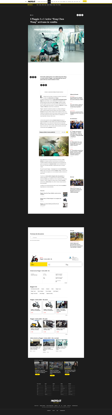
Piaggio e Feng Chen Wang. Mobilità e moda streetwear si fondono (50, 194)
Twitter (52, 288)
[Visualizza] (35, 58)
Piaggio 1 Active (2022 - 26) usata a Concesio (35, 329)
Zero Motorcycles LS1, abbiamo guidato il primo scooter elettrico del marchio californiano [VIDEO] (76, 98)
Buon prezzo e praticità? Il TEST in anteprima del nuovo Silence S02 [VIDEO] (76, 113)
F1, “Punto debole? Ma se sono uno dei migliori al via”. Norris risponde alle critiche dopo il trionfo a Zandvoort (76, 143)
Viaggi (37, 391)
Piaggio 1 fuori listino (34, 293)
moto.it (54, 410)
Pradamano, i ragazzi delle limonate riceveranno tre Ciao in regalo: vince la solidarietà (41, 371)
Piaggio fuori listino (50, 293)
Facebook (47, 288)
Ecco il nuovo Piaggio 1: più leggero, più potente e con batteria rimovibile (35, 348)
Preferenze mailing (75, 405)
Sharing (51, 4)
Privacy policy (36, 405)
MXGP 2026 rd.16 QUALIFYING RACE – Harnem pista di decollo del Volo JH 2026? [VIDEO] (76, 245)
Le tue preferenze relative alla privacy (13, 413)
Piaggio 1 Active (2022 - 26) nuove (39, 299)
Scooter (40, 4)
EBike (43, 4)
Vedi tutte (66, 334)
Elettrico (37, 388)
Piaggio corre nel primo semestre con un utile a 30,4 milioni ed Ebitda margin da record (55, 372)
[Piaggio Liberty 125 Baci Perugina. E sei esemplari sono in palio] (65, 200)
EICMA (53, 385)
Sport (45, 4)
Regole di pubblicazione (50, 405)
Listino (48, 4)
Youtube (42, 288)
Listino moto (62, 385)
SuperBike (46, 388)
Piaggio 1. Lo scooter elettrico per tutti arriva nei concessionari (49, 204)
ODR (59, 405)
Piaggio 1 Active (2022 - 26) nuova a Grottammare (35, 310)
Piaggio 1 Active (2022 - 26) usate (38, 319)
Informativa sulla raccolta (4, 413)
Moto (37, 4)
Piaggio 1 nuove (58, 288)
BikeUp (59, 4)
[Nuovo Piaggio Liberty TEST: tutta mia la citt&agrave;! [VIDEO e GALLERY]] (71, 366)
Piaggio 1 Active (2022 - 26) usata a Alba (48, 329)
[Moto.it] (31, 1)
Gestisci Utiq (69, 405)
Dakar (45, 391)
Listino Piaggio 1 (55, 291)
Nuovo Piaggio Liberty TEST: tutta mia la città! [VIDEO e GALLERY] (70, 371)
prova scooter (67, 368)
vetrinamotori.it (62, 410)
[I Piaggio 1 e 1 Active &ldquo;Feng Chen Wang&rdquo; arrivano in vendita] (61, 342)
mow (57, 410)
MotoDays (54, 388)
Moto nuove (69, 385)
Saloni (54, 383)
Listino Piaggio (42, 293)
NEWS (36, 368)
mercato (51, 368)
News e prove (39, 383)
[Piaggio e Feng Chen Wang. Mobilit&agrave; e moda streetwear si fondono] (65, 194)
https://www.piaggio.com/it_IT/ (75, 259)
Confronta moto (62, 394)
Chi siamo (64, 405)
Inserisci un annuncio (70, 394)
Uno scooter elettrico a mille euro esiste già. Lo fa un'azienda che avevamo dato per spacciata (76, 105)
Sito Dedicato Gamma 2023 (35, 288)
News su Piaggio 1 (40, 291)
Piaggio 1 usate (33, 291)
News (37, 385)
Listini (61, 383)
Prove (57, 4)
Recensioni (62, 391)
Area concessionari (85, 2)
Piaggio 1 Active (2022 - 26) (46, 259)
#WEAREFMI (46, 394)
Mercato (69, 383)
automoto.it (49, 410)
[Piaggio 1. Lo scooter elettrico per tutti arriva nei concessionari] (65, 205)
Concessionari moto (70, 391)
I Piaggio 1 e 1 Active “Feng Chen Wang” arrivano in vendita (61, 348)
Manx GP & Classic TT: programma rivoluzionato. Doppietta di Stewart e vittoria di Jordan (76, 190)
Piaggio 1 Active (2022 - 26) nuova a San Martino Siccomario (61, 310)
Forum (37, 394)
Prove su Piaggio (48, 291)
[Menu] (26, 1)
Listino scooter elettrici (63, 388)
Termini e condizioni (42, 405)
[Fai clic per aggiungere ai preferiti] (80, 15)
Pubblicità (56, 405)
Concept (54, 4)
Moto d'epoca (69, 388)
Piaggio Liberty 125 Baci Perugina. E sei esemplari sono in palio (50, 199)
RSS (61, 405)
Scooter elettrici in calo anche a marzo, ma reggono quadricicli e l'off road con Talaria (48, 348)
